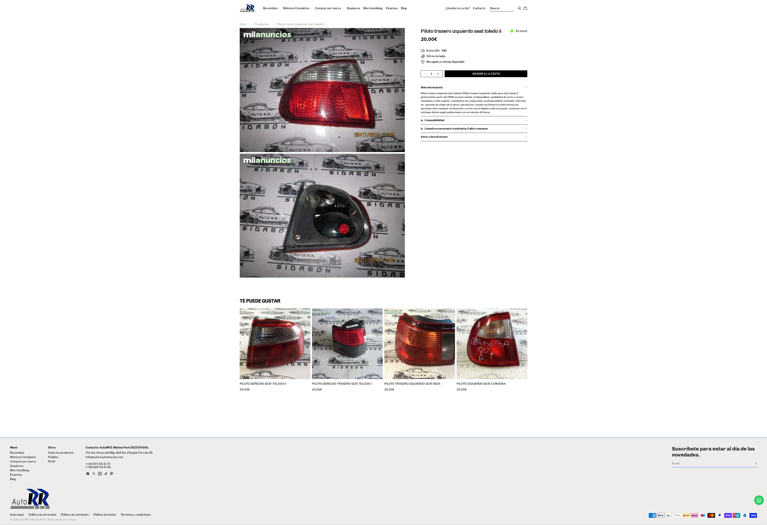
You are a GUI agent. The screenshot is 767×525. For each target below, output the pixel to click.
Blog (13, 479)
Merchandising (19, 470)
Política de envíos (104, 514)
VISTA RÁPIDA (258, 376)
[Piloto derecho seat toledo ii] (275, 343)
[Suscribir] (756, 463)
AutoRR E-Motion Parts (32, 519)
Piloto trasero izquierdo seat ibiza (412, 383)
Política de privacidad (42, 514)
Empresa (16, 474)
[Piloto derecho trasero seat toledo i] (347, 343)
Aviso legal (17, 514)
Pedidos (53, 457)
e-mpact (72, 519)
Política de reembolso (75, 514)
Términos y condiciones (136, 514)
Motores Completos (23, 457)
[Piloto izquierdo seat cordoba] (492, 343)
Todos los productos (61, 452)
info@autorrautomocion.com (104, 457)
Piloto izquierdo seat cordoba (481, 383)
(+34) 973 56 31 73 (98, 463)
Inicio (243, 24)
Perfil (51, 461)
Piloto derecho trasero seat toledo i (342, 383)
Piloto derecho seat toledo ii (263, 383)
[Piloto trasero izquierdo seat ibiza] (419, 343)
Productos (262, 24)
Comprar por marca (23, 461)
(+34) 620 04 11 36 (98, 467)
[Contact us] (759, 500)
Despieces (16, 465)
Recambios (17, 452)
